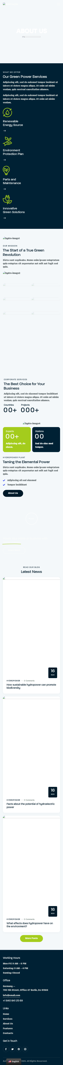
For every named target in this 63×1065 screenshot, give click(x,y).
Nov (53, 672)
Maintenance (12, 183)
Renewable (10, 121)
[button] (32, 519)
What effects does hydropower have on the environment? (30, 925)
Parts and (9, 179)
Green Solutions (14, 212)
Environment (11, 150)
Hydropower (13, 681)
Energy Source (13, 125)
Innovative (10, 208)
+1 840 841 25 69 (13, 1001)
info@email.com (11, 995)
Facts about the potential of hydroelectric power (31, 806)
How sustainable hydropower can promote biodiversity (31, 687)
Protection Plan (13, 154)
